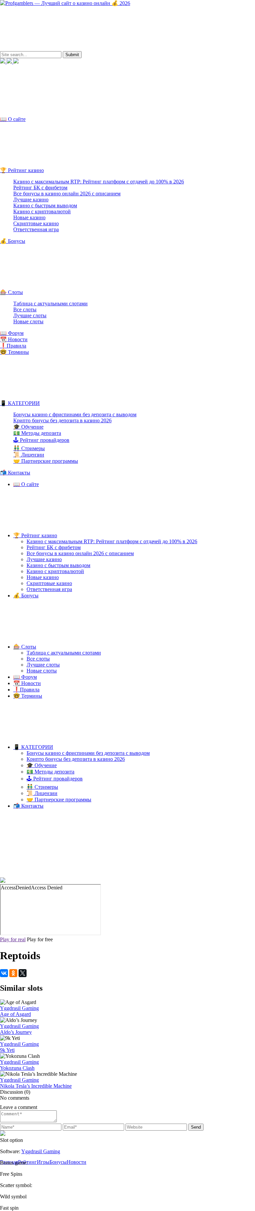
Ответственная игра (36, 229)
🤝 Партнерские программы (45, 461)
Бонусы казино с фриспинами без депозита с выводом (74, 414)
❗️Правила (13, 346)
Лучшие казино (30, 199)
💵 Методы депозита (37, 433)
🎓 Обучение (28, 427)
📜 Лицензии (28, 454)
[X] (23, 973)
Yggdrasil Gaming (19, 1008)
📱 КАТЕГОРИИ (20, 403)
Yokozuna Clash (17, 1068)
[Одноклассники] (13, 973)
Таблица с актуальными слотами (50, 303)
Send (196, 1127)
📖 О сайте (13, 119)
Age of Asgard (15, 1014)
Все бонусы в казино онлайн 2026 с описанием (67, 193)
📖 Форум (12, 333)
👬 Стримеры (29, 448)
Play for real (13, 939)
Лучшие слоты (29, 315)
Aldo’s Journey (16, 1032)
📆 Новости (14, 339)
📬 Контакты (15, 472)
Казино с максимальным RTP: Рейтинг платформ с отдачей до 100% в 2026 (98, 181)
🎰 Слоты (11, 292)
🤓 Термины (14, 352)
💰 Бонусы (12, 241)
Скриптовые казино (36, 223)
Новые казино (29, 217)
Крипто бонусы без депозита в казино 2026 (62, 420)
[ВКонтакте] (4, 973)
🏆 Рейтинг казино (22, 170)
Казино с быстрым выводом (45, 205)
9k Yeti (7, 1050)
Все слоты (25, 309)
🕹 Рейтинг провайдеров (41, 440)
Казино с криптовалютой (42, 211)
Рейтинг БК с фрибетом (40, 187)
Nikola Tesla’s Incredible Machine (36, 1086)
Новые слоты (28, 321)
